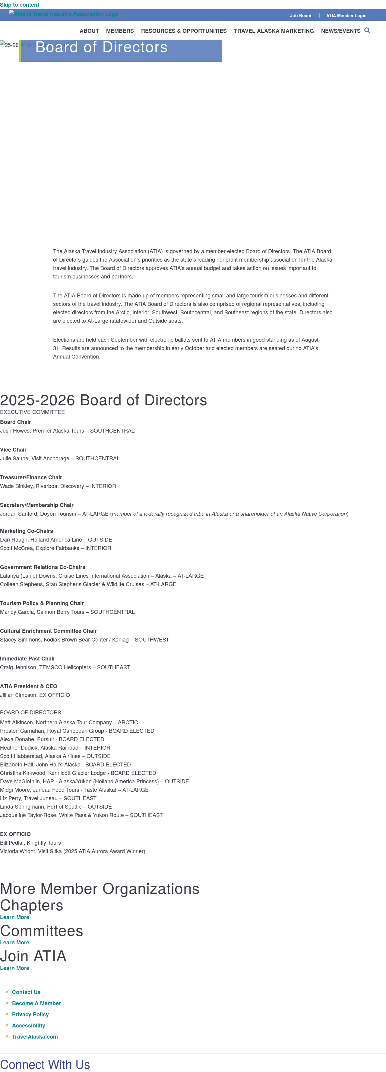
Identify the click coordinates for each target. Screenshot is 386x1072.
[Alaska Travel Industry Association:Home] (64, 14)
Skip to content (19, 4)
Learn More (14, 917)
